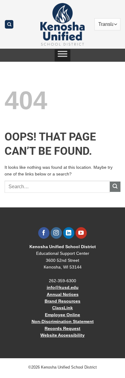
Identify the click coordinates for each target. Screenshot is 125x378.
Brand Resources (62, 301)
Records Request (62, 328)
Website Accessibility (62, 335)
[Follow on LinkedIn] (68, 233)
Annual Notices (63, 294)
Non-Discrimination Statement (63, 321)
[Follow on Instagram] (56, 233)
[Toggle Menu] (62, 55)
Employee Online (62, 314)
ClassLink (62, 307)
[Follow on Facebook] (43, 233)
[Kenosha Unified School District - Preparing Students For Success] (62, 24)
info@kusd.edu (63, 287)
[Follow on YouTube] (81, 233)
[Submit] (115, 187)
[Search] (9, 24)
